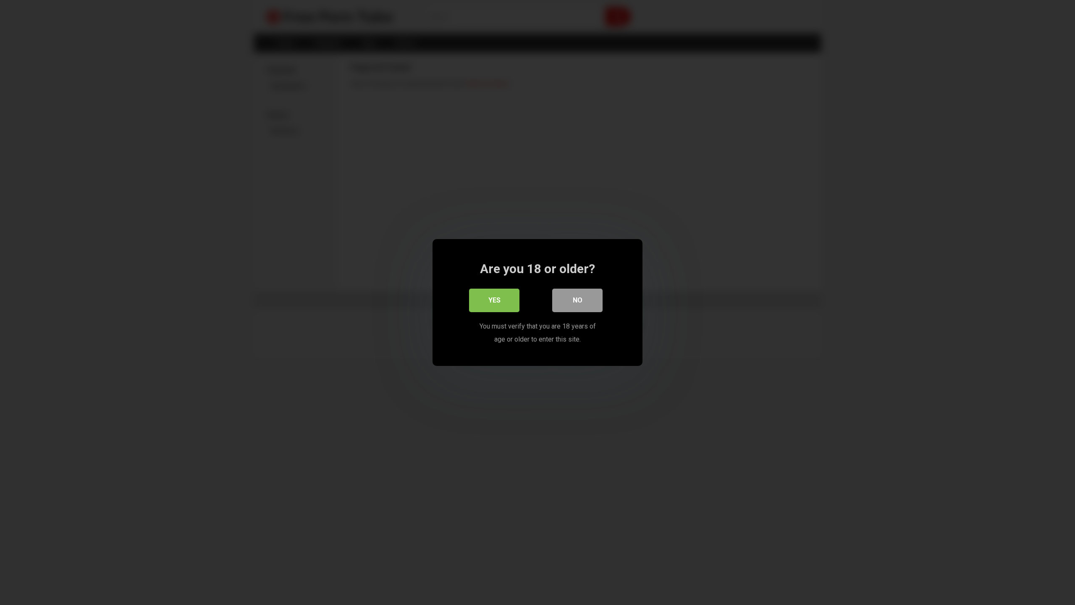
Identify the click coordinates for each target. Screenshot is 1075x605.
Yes (494, 300)
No (577, 300)
